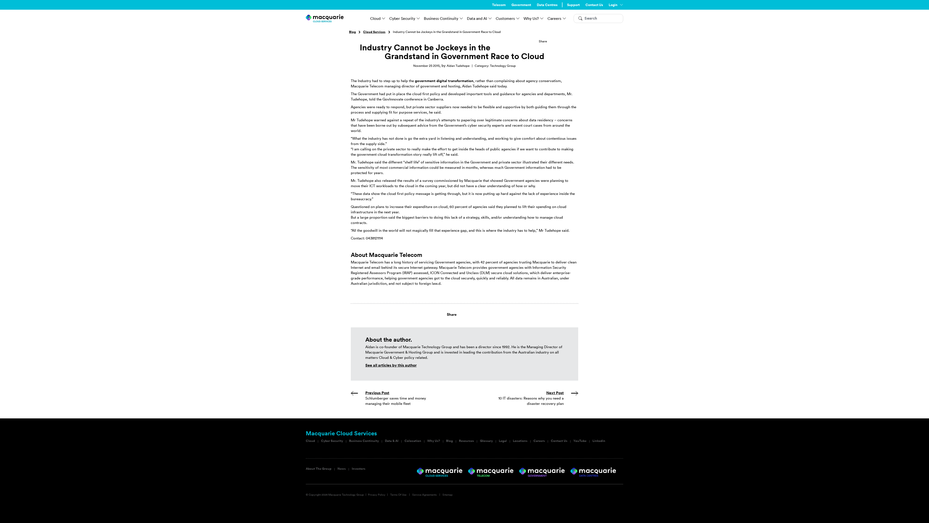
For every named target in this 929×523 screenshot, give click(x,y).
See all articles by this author (391, 365)
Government (521, 4)
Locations (520, 441)
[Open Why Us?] (542, 18)
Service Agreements (424, 495)
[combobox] (598, 18)
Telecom (499, 4)
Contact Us (594, 4)
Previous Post (377, 392)
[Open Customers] (518, 18)
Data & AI (391, 441)
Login (613, 4)
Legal (503, 441)
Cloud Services (374, 32)
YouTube (579, 441)
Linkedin (598, 441)
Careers (539, 441)
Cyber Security (332, 441)
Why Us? (433, 441)
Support (573, 4)
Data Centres (547, 4)
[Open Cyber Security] (418, 18)
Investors (358, 469)
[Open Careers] (564, 18)
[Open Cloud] (384, 18)
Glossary (486, 441)
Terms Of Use (398, 495)
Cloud (310, 441)
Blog (352, 32)
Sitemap (447, 495)
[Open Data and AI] (490, 18)
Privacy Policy (376, 495)
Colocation (413, 441)
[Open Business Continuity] (461, 18)
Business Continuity (364, 441)
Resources (466, 441)
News (341, 469)
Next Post (555, 392)
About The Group (318, 469)
